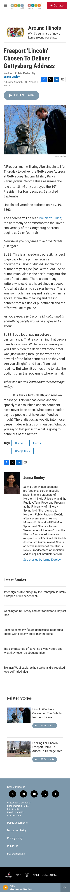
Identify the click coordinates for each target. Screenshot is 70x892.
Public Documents (17, 822)
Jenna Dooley (12, 76)
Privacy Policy (15, 838)
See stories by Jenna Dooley (42, 560)
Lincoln (37, 443)
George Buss (22, 451)
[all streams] (65, 887)
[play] (5, 887)
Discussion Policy (16, 830)
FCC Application (16, 853)
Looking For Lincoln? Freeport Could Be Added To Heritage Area (47, 747)
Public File (12, 846)
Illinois (19, 443)
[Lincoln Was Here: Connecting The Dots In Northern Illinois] (19, 715)
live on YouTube (50, 218)
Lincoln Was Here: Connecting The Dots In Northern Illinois (47, 713)
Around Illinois (44, 28)
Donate (58, 5)
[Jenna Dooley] (12, 483)
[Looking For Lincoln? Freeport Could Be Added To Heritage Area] (19, 749)
